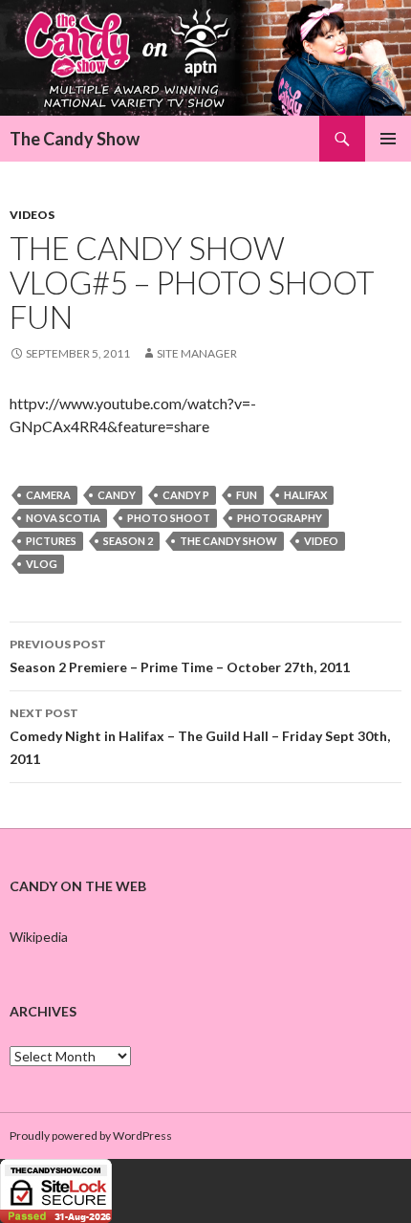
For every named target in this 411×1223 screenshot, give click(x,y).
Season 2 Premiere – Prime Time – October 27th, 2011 (180, 656)
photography (279, 518)
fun (246, 495)
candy (116, 495)
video (321, 541)
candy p (185, 495)
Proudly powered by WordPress (91, 1135)
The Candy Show (75, 138)
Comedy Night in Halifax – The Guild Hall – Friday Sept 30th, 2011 (200, 736)
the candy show (228, 541)
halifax (305, 495)
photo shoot (168, 518)
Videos (32, 214)
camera (48, 495)
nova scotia (63, 518)
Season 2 (128, 541)
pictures (51, 541)
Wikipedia (39, 936)
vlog (41, 563)
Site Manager (197, 353)
